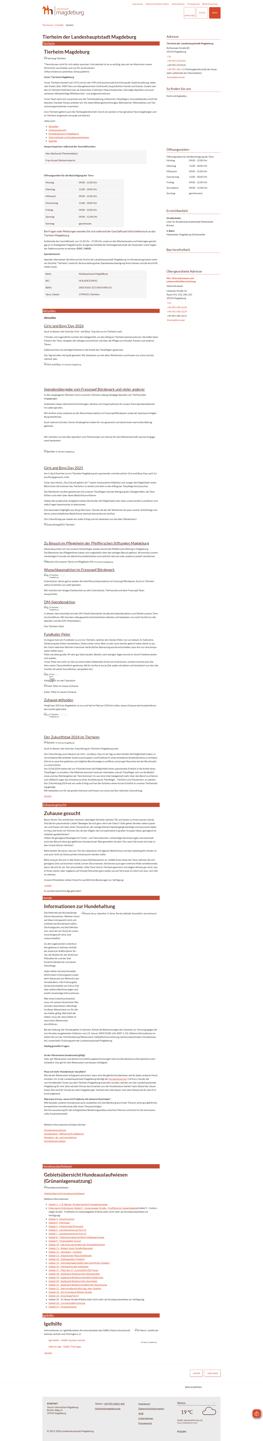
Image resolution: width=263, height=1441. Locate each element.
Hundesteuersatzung (55, 1130)
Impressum (137, 4)
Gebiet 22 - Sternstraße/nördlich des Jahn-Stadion (75, 1288)
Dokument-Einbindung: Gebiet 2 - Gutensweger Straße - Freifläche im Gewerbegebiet (93, 1208)
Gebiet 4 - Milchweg (59, 1222)
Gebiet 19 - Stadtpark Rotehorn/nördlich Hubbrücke (76, 1277)
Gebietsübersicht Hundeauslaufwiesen (64, 1193)
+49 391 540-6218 (177, 307)
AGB (140, 1413)
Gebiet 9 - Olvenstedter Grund (65, 1240)
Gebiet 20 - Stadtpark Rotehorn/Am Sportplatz (73, 1281)
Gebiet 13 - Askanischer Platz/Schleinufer (70, 1255)
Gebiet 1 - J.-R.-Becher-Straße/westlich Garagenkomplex (78, 1204)
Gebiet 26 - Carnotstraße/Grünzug (67, 1303)
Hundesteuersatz (118, 1078)
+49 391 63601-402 (114, 1403)
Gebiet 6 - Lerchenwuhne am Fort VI (67, 1229)
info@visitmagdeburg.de (107, 1408)
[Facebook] (209, 1386)
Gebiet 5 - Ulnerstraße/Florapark (66, 1226)
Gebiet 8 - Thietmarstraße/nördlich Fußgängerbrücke (76, 1237)
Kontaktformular (176, 77)
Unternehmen (178, 4)
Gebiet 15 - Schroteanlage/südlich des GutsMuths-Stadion (79, 1262)
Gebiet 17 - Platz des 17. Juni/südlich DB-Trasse (73, 1270)
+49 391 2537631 (176, 60)
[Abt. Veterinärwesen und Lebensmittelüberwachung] (192, 299)
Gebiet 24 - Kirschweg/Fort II (64, 1295)
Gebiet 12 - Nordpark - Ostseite (65, 1251)
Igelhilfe (53, 140)
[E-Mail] (213, 1386)
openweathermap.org (193, 1420)
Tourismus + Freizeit (52, 24)
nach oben (212, 1373)
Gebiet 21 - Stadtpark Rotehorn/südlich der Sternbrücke (78, 1284)
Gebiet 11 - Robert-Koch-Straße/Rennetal (71, 1248)
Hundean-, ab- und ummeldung (60, 1137)
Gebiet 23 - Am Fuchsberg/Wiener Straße (70, 1292)
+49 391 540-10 (175, 69)
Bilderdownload (209, 4)
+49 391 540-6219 (177, 311)
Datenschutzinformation (157, 4)
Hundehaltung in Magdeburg (64, 133)
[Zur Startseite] (63, 10)
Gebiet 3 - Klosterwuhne (61, 1218)
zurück (47, 885)
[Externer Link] (163, 13)
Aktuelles (53, 126)
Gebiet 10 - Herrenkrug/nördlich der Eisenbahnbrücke (77, 1244)
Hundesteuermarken (55, 1141)
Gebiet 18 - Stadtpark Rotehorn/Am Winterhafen (74, 1273)
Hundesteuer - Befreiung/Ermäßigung (64, 1133)
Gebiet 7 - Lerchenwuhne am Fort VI (67, 1233)
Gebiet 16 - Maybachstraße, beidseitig (68, 1266)
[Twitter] (205, 1386)
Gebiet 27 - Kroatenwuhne (63, 1306)
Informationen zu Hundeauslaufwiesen (69, 137)
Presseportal (194, 4)
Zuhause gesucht (57, 130)
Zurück (47, 795)
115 (169, 56)
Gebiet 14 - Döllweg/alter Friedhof (66, 1259)
